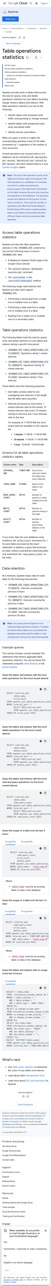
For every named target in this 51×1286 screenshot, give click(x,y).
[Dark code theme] (41, 689)
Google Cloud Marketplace (14, 1155)
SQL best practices (35, 1080)
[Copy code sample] (45, 689)
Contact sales (8, 1160)
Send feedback (13, 43)
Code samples (8, 1207)
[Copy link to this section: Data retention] (27, 568)
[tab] (10, 841)
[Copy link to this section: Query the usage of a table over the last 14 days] (10, 904)
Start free (10, 19)
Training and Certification (13, 1216)
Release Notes (8, 1181)
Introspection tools (35, 1075)
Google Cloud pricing (11, 1151)
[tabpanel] (25, 868)
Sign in (44, 3)
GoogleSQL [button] (10, 841)
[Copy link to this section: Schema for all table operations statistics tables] (26, 457)
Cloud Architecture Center (14, 1212)
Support (5, 1177)
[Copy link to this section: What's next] (23, 1060)
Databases (31, 28)
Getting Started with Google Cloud (17, 1203)
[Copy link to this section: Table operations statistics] (46, 330)
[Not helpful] (24, 37)
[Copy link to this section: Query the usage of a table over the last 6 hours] (11, 834)
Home (4, 28)
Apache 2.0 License (10, 1121)
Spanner (13, 12)
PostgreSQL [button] (27, 841)
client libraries (31, 663)
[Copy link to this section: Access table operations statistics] (19, 237)
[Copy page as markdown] (36, 57)
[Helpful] (20, 37)
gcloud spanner (9, 667)
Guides (9, 32)
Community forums (11, 1172)
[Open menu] (4, 3)
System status (8, 1186)
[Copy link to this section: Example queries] (26, 647)
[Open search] (31, 3)
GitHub (5, 1198)
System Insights (10, 167)
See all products (9, 1146)
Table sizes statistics (23, 1067)
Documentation (17, 28)
